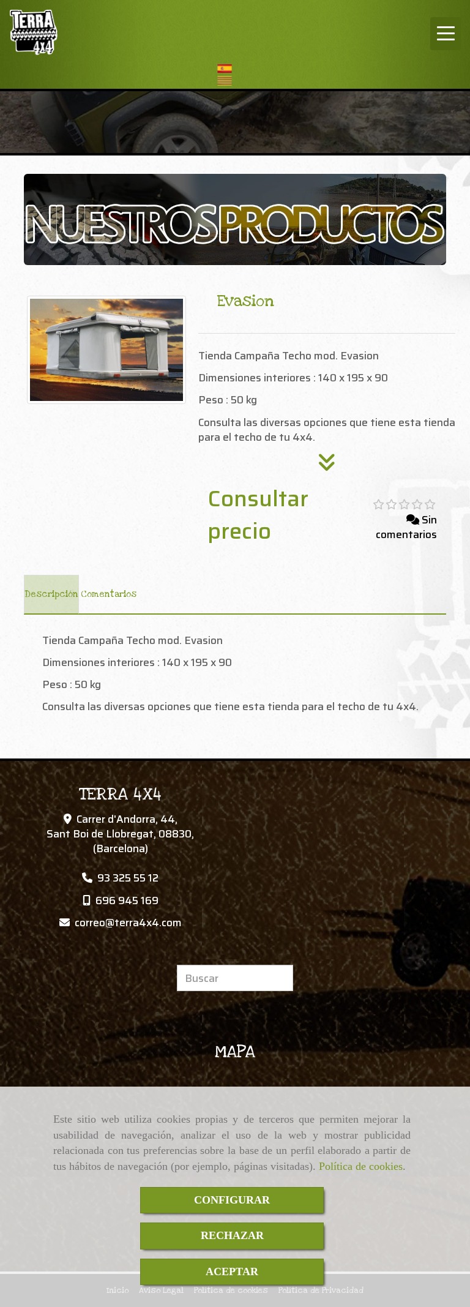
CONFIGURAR (232, 1200)
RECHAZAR (232, 1235)
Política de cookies (361, 1166)
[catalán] (227, 80)
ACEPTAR (232, 1271)
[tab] (51, 594)
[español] (227, 68)
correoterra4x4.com (128, 923)
